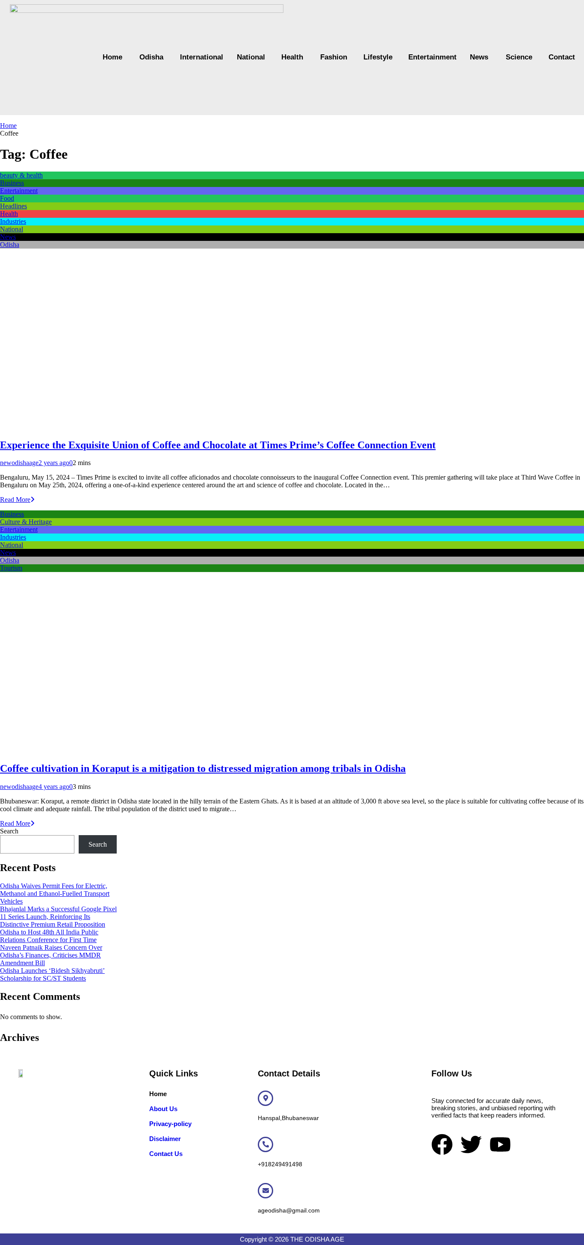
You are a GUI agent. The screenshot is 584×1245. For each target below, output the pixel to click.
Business (12, 183)
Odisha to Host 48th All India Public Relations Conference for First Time (49, 935)
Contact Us (166, 1153)
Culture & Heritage (26, 521)
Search (9, 831)
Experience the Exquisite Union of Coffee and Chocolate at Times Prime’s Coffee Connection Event (218, 445)
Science (518, 57)
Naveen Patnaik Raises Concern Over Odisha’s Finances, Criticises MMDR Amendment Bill (51, 955)
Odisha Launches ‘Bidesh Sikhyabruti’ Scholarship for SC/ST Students (52, 974)
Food (7, 198)
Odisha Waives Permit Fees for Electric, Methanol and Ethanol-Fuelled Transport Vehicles (54, 893)
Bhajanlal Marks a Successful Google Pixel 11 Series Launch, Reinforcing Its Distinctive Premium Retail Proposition (58, 916)
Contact (561, 57)
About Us (163, 1108)
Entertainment (430, 57)
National (250, 57)
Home (112, 57)
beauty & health (21, 175)
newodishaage (19, 462)
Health (292, 57)
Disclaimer (165, 1138)
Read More (15, 499)
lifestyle (377, 57)
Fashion (333, 57)
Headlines (13, 206)
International (200, 57)
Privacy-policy (170, 1123)
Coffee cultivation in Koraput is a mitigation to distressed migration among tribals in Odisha (203, 768)
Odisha (151, 57)
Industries (13, 221)
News (479, 57)
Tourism (11, 568)
